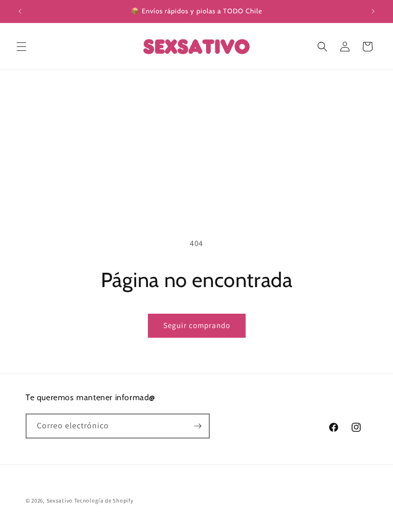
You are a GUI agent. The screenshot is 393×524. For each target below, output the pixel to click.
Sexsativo (60, 500)
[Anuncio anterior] (20, 11)
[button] (21, 46)
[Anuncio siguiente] (373, 11)
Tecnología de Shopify (104, 500)
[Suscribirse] (197, 426)
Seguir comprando (196, 325)
